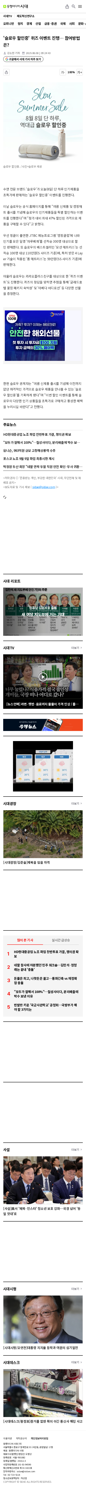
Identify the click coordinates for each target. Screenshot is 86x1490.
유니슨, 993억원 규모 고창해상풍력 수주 (29, 450)
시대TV (8, 647)
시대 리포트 (12, 581)
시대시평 (9, 1288)
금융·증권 (50, 23)
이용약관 (7, 1438)
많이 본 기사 (25, 940)
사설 (6, 1149)
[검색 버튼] (73, 6)
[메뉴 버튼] (80, 6)
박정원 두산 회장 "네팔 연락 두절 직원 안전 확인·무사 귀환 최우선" (43, 466)
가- (63, 72)
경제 (29, 23)
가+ (79, 72)
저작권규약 (21, 1438)
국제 (63, 23)
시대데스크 (11, 1362)
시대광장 (9, 803)
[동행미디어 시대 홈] (15, 6)
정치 (20, 23)
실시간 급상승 (61, 940)
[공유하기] (67, 6)
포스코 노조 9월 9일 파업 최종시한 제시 (28, 458)
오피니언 (8, 23)
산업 (38, 23)
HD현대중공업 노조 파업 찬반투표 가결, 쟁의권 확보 (37, 434)
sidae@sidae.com (43, 487)
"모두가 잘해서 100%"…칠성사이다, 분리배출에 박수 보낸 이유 (43, 442)
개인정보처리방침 (39, 1438)
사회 (72, 23)
